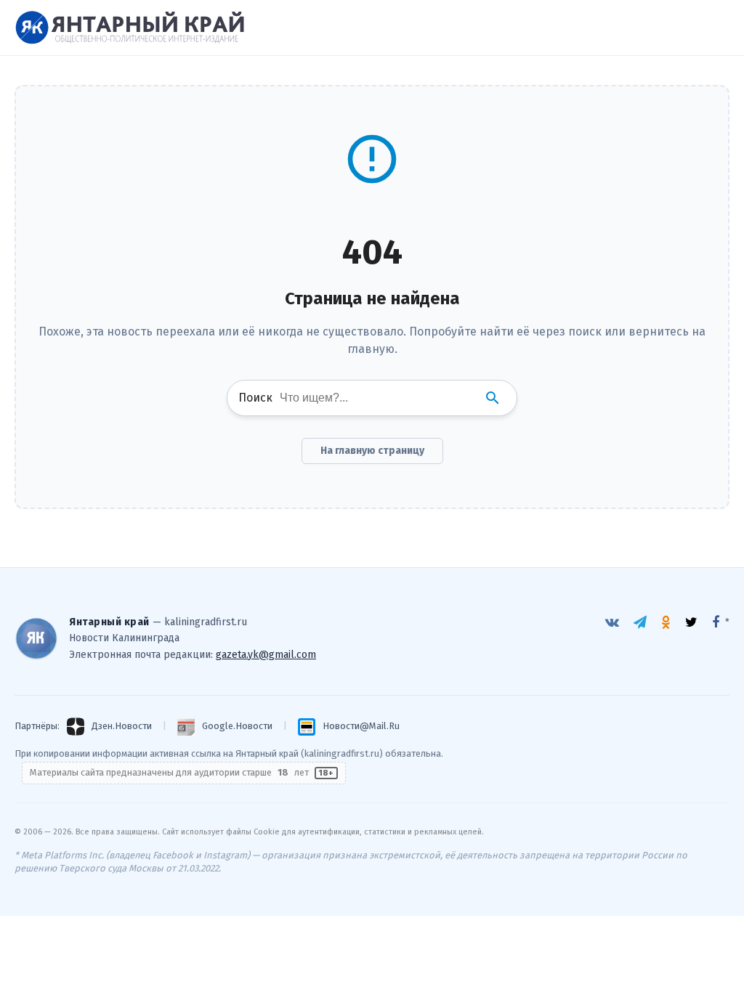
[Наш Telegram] (640, 622)
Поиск (255, 397)
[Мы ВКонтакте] (612, 622)
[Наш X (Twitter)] (691, 622)
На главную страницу (372, 450)
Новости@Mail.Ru (361, 725)
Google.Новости (237, 725)
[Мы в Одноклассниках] (666, 622)
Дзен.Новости (122, 725)
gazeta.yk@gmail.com (266, 655)
